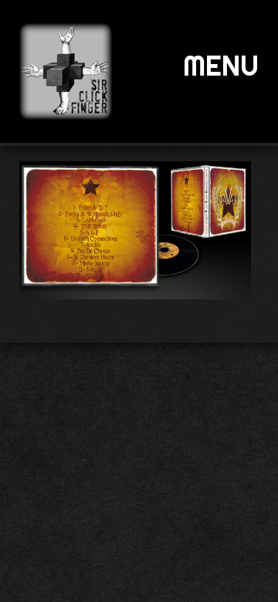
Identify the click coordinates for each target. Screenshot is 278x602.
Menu (221, 66)
